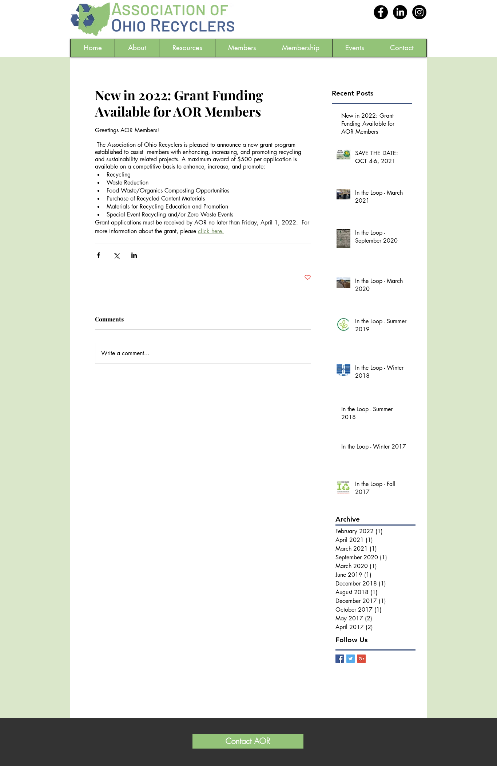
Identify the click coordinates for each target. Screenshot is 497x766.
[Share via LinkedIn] (134, 255)
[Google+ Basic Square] (361, 658)
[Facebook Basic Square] (339, 658)
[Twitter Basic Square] (350, 658)
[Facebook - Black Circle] (381, 12)
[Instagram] (419, 12)
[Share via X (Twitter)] (116, 255)
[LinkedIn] (400, 12)
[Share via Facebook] (98, 255)
